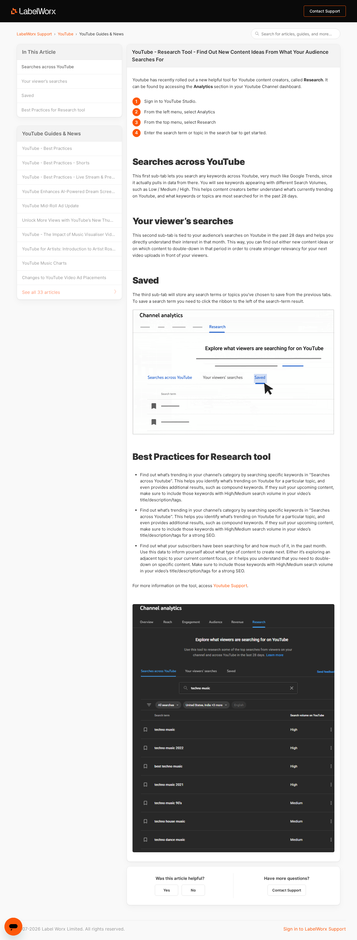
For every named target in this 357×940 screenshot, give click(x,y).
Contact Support (286, 890)
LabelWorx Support (34, 33)
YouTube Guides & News (51, 133)
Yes (166, 890)
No (193, 890)
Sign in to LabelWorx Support (314, 929)
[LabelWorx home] (33, 11)
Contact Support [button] (325, 11)
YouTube (65, 33)
